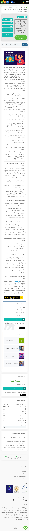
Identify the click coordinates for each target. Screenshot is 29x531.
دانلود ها (21, 7)
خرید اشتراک (21, 327)
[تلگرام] (23, 500)
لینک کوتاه (22, 425)
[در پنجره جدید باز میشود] (24, 492)
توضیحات (25, 45)
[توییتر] (16, 500)
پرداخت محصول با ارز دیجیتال (20, 476)
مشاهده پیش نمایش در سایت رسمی (21, 37)
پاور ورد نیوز (23, 479)
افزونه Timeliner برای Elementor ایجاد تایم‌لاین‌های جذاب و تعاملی (11, 348)
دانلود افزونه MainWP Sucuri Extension (11, 341)
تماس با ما (24, 471)
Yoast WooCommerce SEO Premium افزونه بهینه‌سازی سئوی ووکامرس (11, 364)
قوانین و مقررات (23, 469)
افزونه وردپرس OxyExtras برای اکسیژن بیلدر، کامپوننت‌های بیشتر (11, 356)
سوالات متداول (9, 45)
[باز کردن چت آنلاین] (25, 528)
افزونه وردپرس (15, 7)
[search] (7, 2)
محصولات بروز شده (22, 474)
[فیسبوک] (20, 500)
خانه (24, 7)
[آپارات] (13, 500)
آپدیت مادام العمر (19, 315)
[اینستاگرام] (26, 500)
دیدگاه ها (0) (17, 45)
